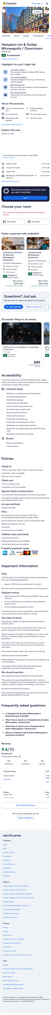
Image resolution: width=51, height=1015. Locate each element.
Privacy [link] (5, 927)
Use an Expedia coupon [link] (11, 981)
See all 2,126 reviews (9, 59)
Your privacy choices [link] (10, 951)
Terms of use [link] (7, 935)
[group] (27, 307)
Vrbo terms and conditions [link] (12, 943)
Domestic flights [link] (8, 902)
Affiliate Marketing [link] (9, 872)
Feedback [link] (6, 876)
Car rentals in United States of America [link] (16, 906)
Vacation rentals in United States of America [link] (17, 894)
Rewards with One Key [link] (10, 913)
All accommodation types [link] (11, 909)
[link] (3, 11)
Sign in (25, 198)
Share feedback (25, 818)
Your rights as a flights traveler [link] (13, 988)
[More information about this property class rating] (9, 51)
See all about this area (9, 181)
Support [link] (6, 965)
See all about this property (11, 124)
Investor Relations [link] (9, 864)
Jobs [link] (4, 848)
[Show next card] (46, 20)
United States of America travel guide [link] (15, 886)
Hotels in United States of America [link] (14, 890)
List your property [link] (9, 852)
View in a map (8, 157)
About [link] (5, 845)
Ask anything (15, 307)
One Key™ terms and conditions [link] (13, 939)
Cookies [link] (5, 931)
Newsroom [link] (6, 860)
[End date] (38, 222)
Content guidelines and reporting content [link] (17, 955)
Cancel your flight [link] (9, 973)
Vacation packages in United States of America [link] (18, 898)
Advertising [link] (7, 868)
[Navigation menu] (47, 3)
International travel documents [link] (13, 984)
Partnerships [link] (7, 856)
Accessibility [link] (7, 947)
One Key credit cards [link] (10, 917)
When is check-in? (34, 307)
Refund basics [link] (7, 977)
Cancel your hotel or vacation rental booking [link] (18, 969)
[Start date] (13, 222)
